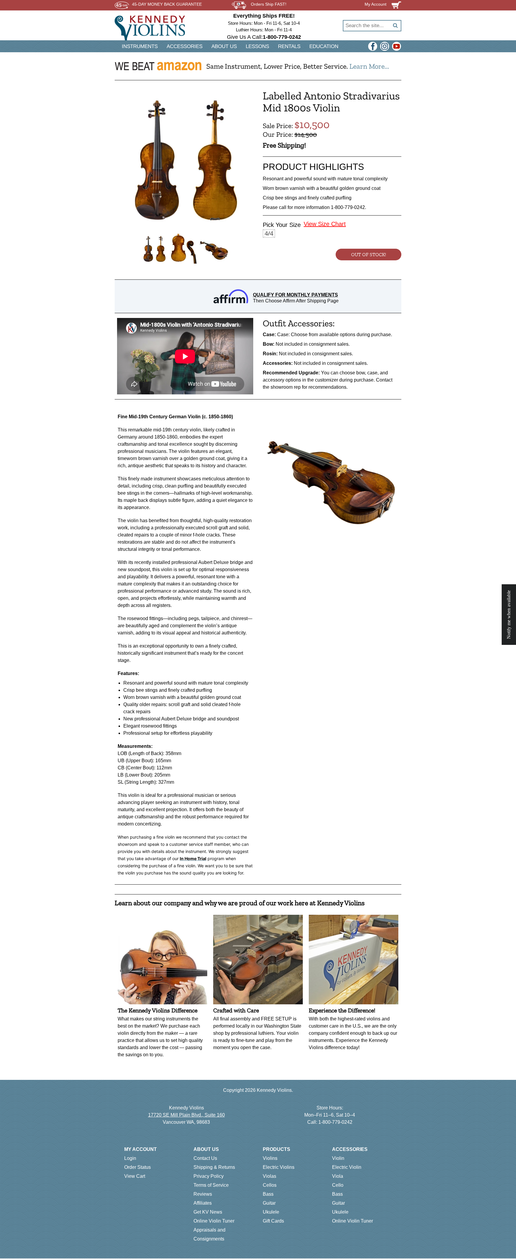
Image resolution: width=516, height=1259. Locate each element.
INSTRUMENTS (140, 46)
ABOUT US (224, 46)
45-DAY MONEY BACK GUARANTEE (167, 4)
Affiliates (203, 1203)
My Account (140, 1149)
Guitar (269, 1203)
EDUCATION (323, 46)
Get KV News (208, 1212)
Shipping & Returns (214, 1167)
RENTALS (289, 46)
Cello (337, 1185)
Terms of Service (211, 1185)
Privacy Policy (209, 1176)
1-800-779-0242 (335, 1122)
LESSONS (257, 46)
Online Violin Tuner (214, 1220)
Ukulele (271, 1212)
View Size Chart (325, 224)
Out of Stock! (368, 254)
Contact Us (205, 1158)
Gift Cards (273, 1220)
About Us (206, 1149)
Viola (337, 1176)
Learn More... (369, 66)
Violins (270, 1158)
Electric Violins (278, 1167)
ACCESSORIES (184, 46)
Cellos (270, 1185)
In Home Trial (193, 858)
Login (130, 1158)
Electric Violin (346, 1167)
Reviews (203, 1194)
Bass (268, 1194)
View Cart (134, 1176)
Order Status (137, 1167)
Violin (338, 1158)
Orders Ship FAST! (268, 4)
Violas (269, 1176)
